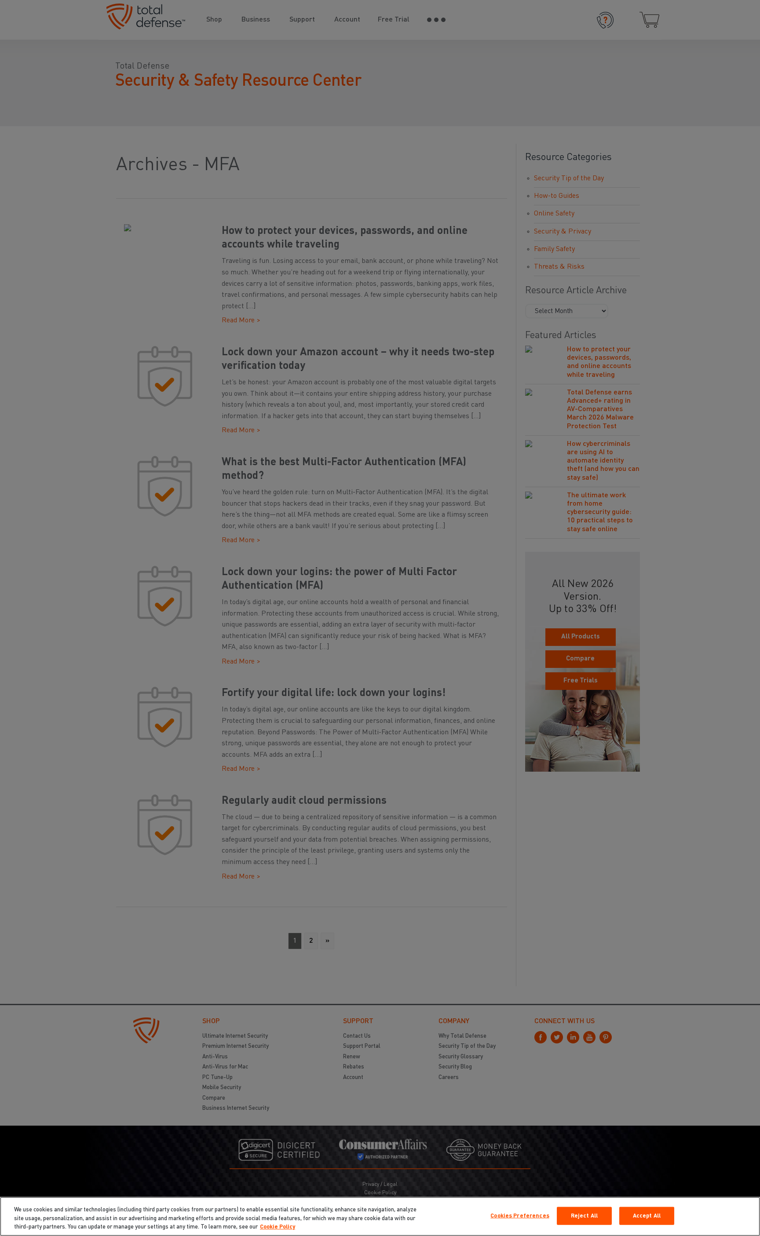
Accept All (647, 1215)
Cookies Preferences (519, 1215)
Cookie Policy (277, 1227)
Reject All (584, 1215)
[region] (380, 1216)
